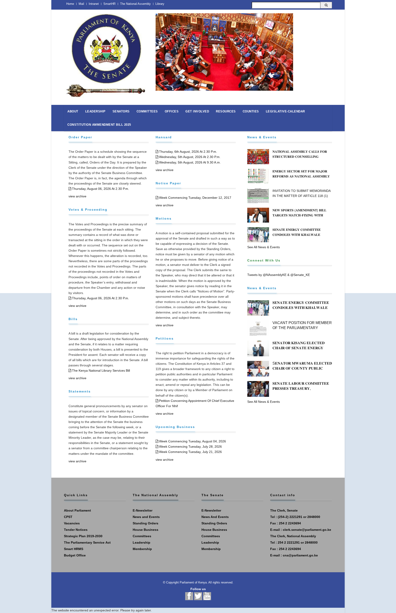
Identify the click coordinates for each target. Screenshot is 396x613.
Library (159, 3)
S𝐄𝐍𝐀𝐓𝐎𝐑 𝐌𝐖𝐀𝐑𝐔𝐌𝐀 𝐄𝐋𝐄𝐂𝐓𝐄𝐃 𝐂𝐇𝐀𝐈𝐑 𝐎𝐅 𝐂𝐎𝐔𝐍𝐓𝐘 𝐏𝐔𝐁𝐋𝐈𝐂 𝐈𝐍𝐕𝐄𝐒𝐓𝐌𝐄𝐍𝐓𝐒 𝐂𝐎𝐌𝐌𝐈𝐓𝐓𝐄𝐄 (302, 368)
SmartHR (109, 3)
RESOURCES (226, 111)
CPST (68, 517)
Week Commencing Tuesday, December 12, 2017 (195, 197)
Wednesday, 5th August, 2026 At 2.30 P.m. (189, 157)
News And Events (215, 517)
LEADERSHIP (95, 111)
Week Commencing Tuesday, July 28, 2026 (190, 446)
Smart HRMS (73, 549)
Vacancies (72, 523)
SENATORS (121, 111)
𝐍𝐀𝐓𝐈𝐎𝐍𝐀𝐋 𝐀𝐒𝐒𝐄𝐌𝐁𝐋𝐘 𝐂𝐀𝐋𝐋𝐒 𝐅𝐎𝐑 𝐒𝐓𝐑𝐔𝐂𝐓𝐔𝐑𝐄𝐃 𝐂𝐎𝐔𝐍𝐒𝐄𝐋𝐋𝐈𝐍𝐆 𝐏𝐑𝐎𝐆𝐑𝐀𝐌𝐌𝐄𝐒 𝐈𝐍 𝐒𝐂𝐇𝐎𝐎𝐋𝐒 (299, 156)
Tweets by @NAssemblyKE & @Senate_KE (278, 275)
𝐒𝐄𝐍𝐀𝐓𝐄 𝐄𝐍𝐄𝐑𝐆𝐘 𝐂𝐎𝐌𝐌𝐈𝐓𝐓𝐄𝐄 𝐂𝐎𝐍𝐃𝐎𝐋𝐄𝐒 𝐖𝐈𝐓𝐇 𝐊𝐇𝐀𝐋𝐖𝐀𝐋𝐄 (296, 232)
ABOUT (72, 111)
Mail (81, 3)
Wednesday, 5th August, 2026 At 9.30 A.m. (190, 162)
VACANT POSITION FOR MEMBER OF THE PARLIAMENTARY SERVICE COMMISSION (302, 328)
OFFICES (172, 111)
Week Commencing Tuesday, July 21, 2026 (190, 452)
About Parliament (77, 510)
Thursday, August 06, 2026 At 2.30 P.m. (100, 189)
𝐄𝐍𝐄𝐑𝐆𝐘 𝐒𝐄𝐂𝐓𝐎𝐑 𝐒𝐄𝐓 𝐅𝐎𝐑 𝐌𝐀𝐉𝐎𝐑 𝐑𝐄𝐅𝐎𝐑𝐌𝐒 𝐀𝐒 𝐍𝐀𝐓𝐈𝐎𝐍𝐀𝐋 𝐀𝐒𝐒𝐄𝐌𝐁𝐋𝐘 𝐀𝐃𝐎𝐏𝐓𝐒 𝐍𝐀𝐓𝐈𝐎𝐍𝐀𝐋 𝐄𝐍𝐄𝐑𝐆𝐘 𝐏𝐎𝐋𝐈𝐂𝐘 (301, 176)
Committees (142, 536)
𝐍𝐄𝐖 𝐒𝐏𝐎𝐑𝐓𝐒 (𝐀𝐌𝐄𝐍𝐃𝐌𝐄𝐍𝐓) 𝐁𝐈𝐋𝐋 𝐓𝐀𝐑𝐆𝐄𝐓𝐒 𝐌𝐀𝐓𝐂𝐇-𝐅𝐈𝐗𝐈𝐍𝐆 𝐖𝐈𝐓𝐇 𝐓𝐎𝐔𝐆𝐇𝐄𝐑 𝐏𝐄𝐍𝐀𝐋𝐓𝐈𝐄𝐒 (299, 215)
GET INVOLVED (197, 111)
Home (70, 3)
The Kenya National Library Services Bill (101, 370)
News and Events (146, 517)
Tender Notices (76, 529)
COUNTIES (251, 111)
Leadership (141, 542)
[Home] (106, 53)
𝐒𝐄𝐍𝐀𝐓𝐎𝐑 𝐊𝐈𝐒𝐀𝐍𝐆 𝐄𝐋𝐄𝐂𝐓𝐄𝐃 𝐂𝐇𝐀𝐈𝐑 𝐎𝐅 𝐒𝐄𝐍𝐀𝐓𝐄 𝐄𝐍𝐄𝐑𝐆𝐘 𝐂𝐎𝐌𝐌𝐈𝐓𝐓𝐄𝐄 (298, 348)
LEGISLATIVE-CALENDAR (285, 111)
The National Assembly (135, 3)
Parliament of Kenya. (194, 582)
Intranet (94, 3)
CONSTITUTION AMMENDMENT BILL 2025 (99, 124)
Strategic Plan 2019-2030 (83, 536)
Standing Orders (145, 523)
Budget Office (75, 555)
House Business (145, 529)
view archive (77, 196)
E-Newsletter (142, 510)
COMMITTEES (147, 111)
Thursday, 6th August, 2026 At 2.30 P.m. (188, 151)
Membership (142, 549)
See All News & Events (263, 247)
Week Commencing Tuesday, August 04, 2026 (192, 441)
